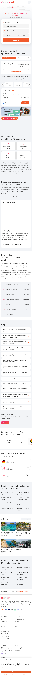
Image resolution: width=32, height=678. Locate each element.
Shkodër (11, 197)
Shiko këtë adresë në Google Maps (11, 244)
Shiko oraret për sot (16, 71)
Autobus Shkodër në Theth (7, 498)
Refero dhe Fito (5, 633)
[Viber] (2, 654)
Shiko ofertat (9, 118)
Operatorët (4, 621)
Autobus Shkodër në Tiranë (7, 493)
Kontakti (5, 422)
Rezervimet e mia (19, 619)
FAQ (2, 641)
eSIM (2, 619)
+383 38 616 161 (8, 650)
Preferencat (18, 624)
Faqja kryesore (5, 591)
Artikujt (3, 629)
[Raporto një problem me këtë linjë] (26, 91)
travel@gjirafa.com (8, 648)
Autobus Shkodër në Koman (7, 509)
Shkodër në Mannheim (8, 58)
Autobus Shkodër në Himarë (7, 504)
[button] (16, 330)
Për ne (3, 624)
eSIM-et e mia (18, 621)
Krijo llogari (18, 626)
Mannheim (19, 197)
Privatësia (17, 650)
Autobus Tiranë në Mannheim (6, 568)
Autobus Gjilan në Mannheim (6, 573)
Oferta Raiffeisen (5, 636)
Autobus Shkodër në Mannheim (7, 583)
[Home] (7, 2)
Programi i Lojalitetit (6, 631)
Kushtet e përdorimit (20, 648)
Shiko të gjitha (26, 519)
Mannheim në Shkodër (23, 58)
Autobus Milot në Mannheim (6, 578)
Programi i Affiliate (5, 638)
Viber (5, 653)
